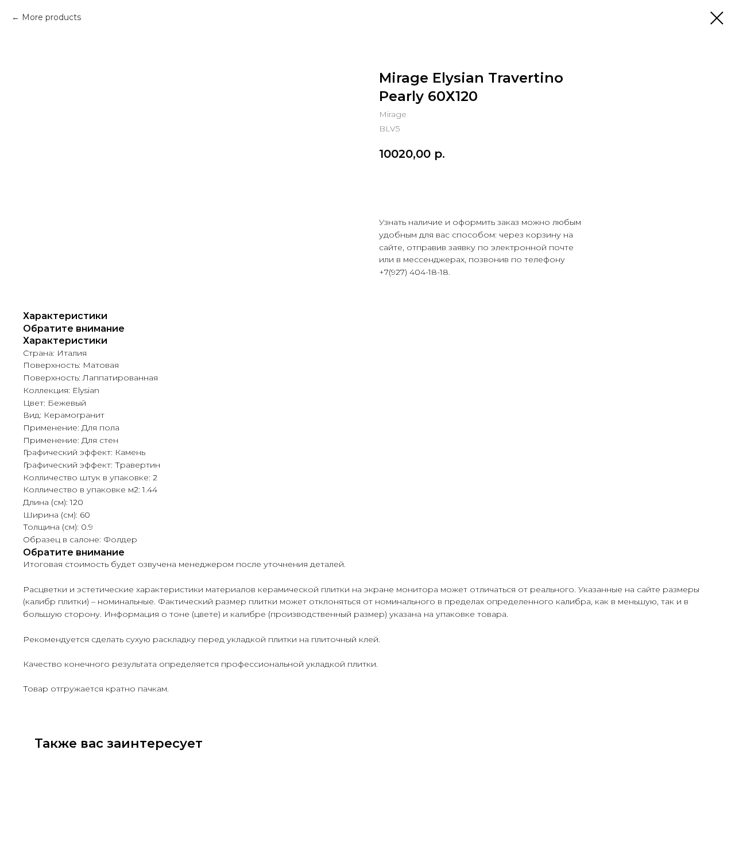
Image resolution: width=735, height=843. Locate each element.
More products (51, 17)
